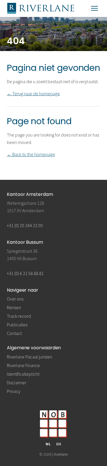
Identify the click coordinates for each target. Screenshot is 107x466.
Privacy (13, 391)
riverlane (61, 454)
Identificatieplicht (23, 374)
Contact (14, 333)
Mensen (14, 307)
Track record (19, 316)
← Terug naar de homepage (33, 93)
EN (59, 444)
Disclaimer (16, 382)
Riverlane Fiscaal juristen (29, 357)
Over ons (15, 299)
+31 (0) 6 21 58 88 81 (25, 273)
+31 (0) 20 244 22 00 (25, 225)
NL (48, 444)
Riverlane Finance (23, 365)
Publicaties (17, 324)
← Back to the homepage (31, 154)
